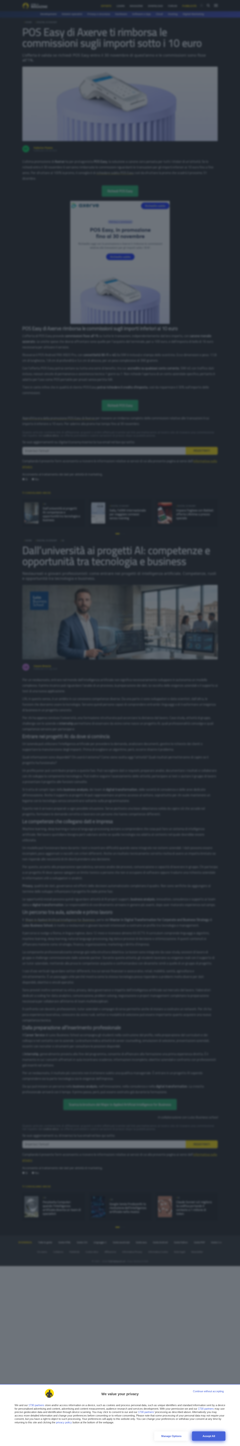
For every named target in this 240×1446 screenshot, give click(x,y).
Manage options (171, 1436)
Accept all (209, 1436)
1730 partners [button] (36, 1405)
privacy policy (64, 1422)
